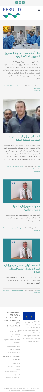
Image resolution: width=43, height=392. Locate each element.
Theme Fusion (32, 388)
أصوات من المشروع (18, 86)
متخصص (38, 169)
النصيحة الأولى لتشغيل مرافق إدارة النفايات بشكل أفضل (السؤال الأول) (22, 268)
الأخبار (11, 86)
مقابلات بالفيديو (16, 228)
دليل (8, 86)
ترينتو (21, 228)
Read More (37, 90)
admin (38, 86)
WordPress (32, 390)
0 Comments (30, 169)
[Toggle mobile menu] (39, 10)
